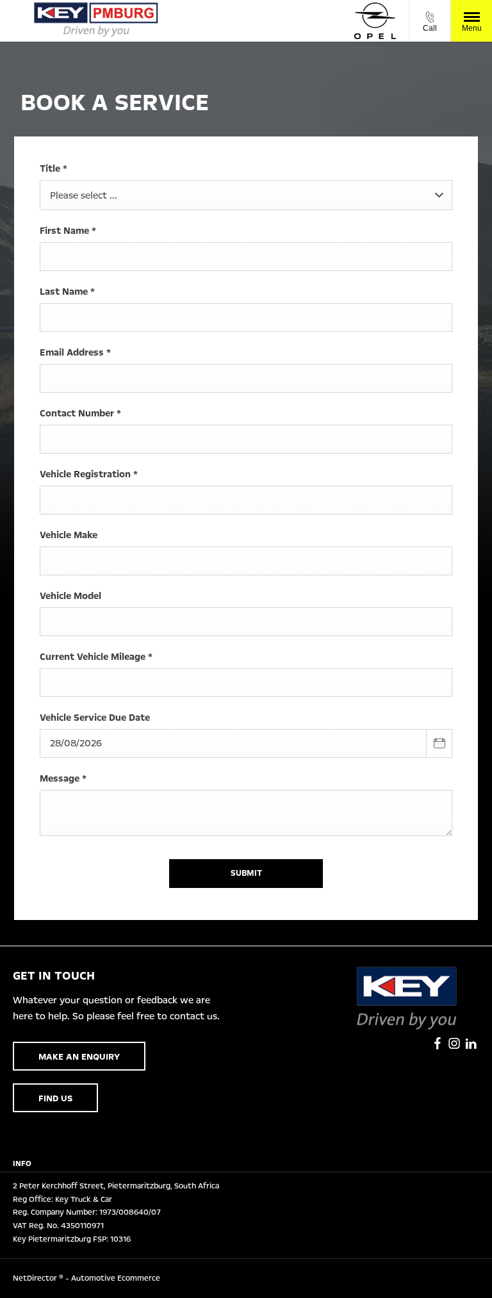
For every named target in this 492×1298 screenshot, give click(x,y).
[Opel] (375, 21)
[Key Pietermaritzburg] (96, 21)
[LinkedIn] (471, 1043)
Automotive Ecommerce (115, 1278)
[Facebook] (437, 1043)
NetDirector (36, 1278)
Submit (246, 873)
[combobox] (246, 195)
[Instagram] (454, 1043)
